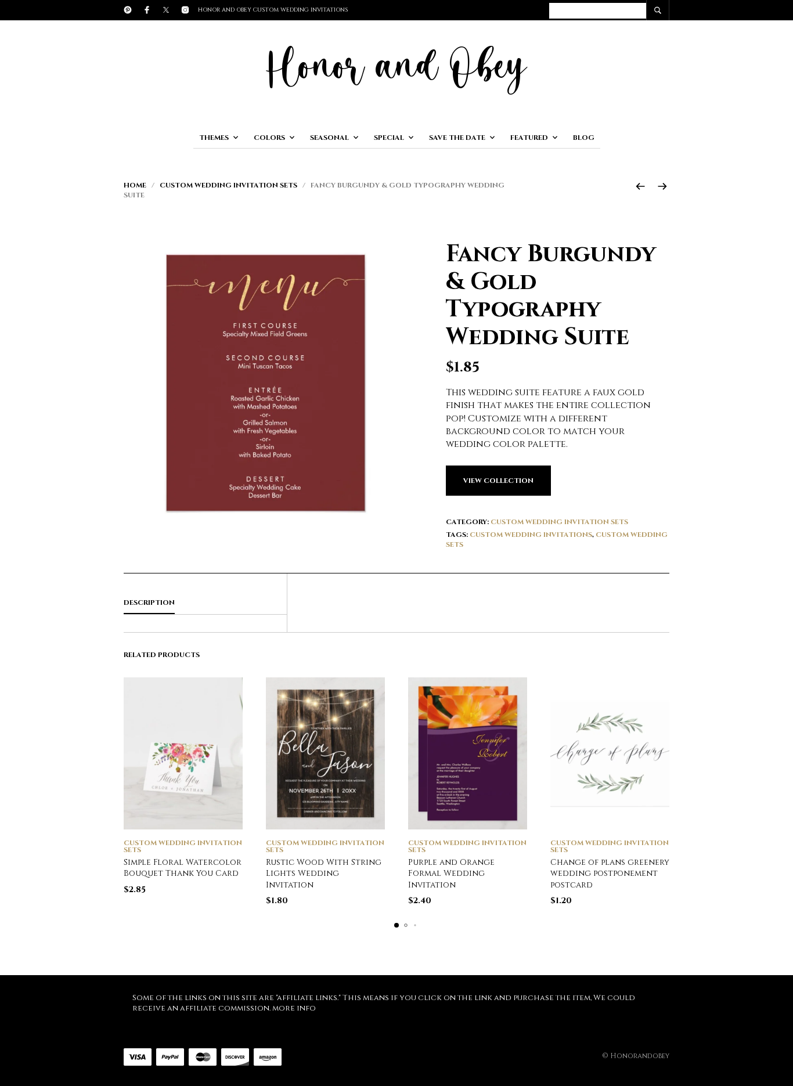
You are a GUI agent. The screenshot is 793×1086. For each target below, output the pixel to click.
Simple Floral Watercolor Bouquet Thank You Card (182, 868)
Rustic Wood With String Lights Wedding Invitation (323, 873)
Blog (583, 137)
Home (135, 185)
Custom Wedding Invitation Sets (228, 185)
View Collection (498, 480)
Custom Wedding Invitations (531, 534)
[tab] (205, 603)
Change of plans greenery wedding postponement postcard (609, 873)
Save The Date (457, 137)
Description (149, 602)
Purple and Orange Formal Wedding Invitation (451, 873)
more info (294, 1008)
